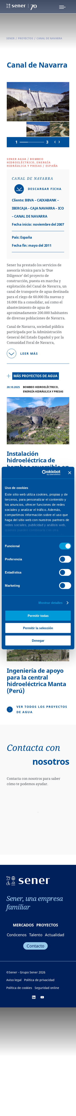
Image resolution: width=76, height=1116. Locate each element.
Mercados (23, 925)
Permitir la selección (38, 628)
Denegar (38, 640)
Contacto (35, 946)
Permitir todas (38, 615)
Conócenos (17, 934)
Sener (10, 38)
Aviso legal (14, 980)
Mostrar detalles (50, 603)
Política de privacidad (39, 980)
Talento (35, 934)
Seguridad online (47, 988)
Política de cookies (19, 988)
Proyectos (25, 38)
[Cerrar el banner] (69, 472)
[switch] (65, 559)
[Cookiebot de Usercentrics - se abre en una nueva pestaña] (44, 473)
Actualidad (54, 934)
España (52, 166)
